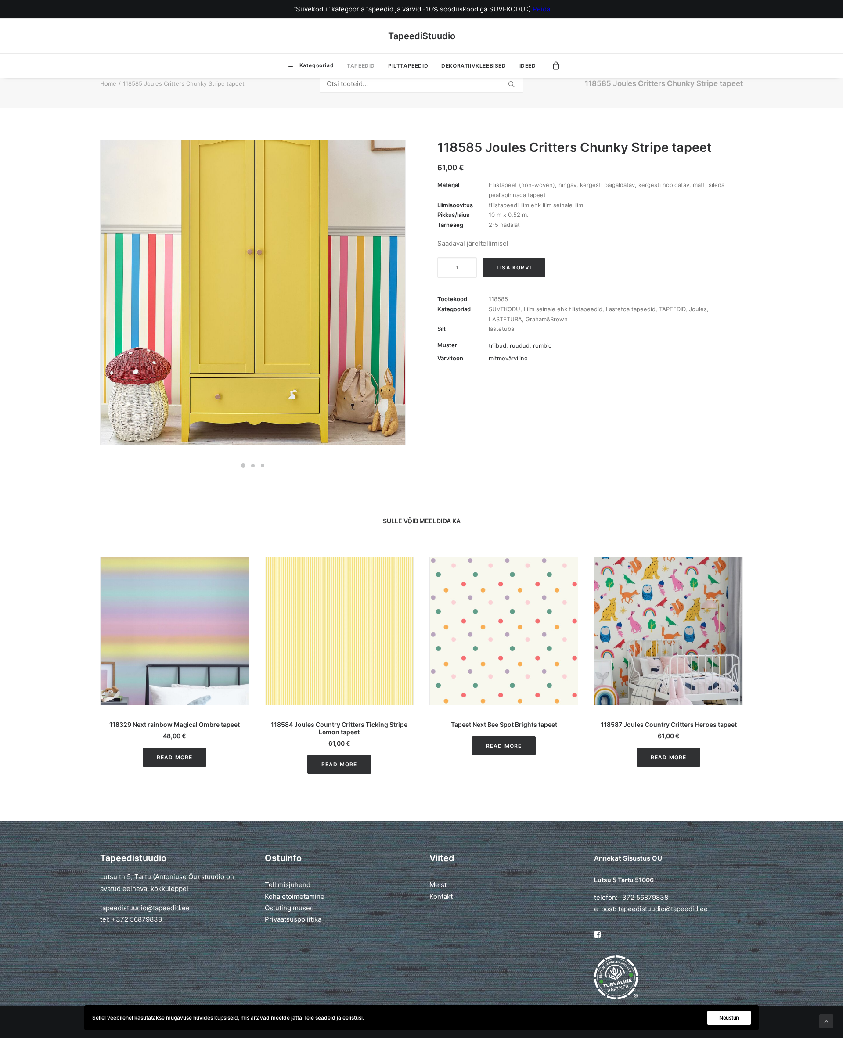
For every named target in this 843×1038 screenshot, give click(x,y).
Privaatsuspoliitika (293, 919)
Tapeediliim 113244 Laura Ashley (701, 724)
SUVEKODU (504, 308)
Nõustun (729, 1017)
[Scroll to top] (826, 1020)
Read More (207, 764)
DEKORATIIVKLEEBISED (473, 65)
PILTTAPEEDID (408, 65)
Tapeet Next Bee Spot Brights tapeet (372, 724)
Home (108, 83)
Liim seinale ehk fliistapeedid (563, 308)
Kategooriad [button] (316, 65)
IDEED (527, 65)
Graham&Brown (547, 319)
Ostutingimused (289, 908)
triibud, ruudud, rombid (520, 345)
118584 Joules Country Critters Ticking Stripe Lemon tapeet (207, 728)
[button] (207, 631)
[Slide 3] (262, 465)
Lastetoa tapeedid (631, 308)
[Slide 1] (243, 465)
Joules (698, 308)
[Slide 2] (253, 465)
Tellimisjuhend (287, 884)
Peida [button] (541, 9)
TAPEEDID (361, 65)
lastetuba (501, 328)
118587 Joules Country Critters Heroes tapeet (536, 724)
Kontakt (441, 896)
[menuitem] (310, 65)
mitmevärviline (508, 358)
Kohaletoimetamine (294, 896)
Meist (438, 884)
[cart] (556, 65)
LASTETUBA (505, 319)
